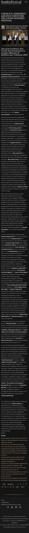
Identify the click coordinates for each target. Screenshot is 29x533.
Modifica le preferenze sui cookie (11, 504)
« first (3, 484)
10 (5, 487)
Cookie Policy (5, 502)
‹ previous (10, 484)
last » (22, 487)
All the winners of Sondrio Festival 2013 (12, 444)
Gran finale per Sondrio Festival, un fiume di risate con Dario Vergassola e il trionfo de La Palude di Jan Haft (14, 440)
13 (13, 487)
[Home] (11, 2)
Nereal (23, 527)
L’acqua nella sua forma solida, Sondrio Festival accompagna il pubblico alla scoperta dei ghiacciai (13, 459)
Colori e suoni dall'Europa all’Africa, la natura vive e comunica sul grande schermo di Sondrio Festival (14, 474)
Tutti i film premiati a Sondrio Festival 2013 (13, 447)
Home (3, 500)
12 (10, 487)
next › (17, 487)
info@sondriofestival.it (11, 527)
